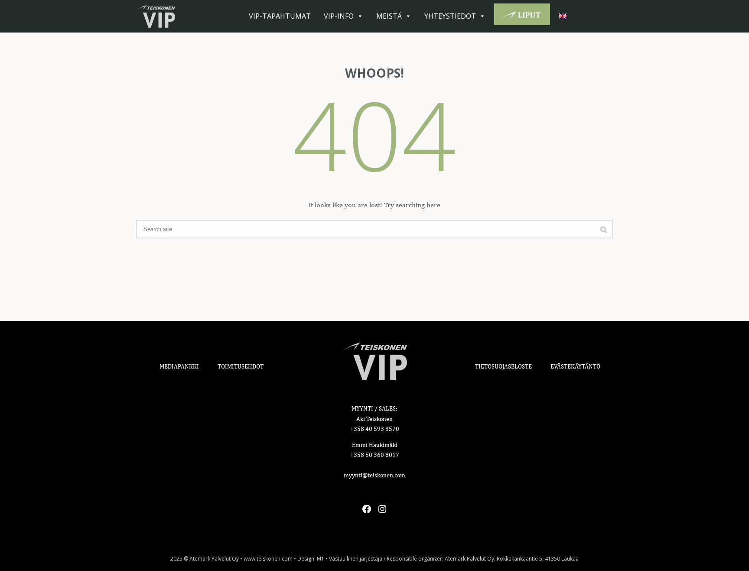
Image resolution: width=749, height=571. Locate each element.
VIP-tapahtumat (280, 16)
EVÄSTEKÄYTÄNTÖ (575, 366)
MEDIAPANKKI (179, 366)
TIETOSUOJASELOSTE (503, 366)
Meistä (389, 16)
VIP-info (339, 16)
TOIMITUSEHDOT (241, 366)
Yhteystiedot (450, 16)
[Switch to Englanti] (564, 16)
